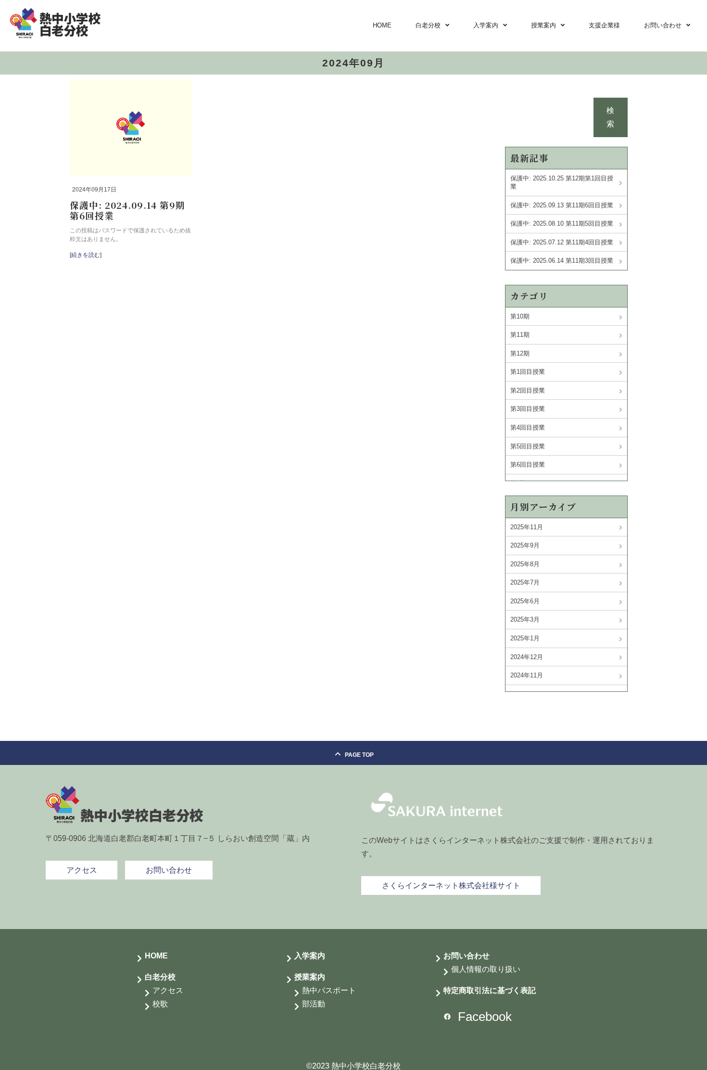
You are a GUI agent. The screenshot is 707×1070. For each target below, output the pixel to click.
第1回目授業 (527, 371)
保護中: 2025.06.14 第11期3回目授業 (561, 260)
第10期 (520, 316)
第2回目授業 (527, 390)
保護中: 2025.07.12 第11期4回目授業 (561, 242)
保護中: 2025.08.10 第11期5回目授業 (561, 223)
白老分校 (428, 25)
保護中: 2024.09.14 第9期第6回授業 (127, 210)
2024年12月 (526, 657)
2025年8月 (525, 564)
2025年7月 (525, 582)
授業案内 (543, 25)
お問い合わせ (663, 25)
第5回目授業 (527, 446)
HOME (382, 25)
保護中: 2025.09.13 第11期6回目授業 (561, 205)
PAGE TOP (359, 755)
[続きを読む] (85, 255)
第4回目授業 (527, 427)
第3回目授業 (527, 408)
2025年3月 (525, 619)
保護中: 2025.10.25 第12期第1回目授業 (561, 183)
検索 (610, 117)
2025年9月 (525, 545)
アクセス (167, 990)
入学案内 (485, 25)
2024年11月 (526, 675)
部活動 (313, 1004)
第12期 (520, 353)
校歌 (160, 1004)
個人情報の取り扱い (485, 969)
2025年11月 (526, 527)
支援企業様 (604, 25)
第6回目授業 (527, 464)
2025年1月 (525, 638)
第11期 (520, 334)
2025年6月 (525, 601)
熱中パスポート (329, 990)
